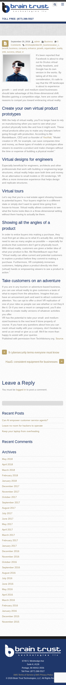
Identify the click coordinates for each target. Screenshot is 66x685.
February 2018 (10, 475)
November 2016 (10, 556)
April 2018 (7, 464)
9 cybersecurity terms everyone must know (31, 352)
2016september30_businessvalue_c (42, 45)
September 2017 (11, 502)
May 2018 (7, 459)
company (23, 48)
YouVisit (47, 137)
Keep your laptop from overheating (20, 431)
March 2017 (8, 535)
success (10, 52)
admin (37, 41)
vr (23, 52)
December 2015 (10, 616)
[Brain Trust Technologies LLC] (25, 12)
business (13, 48)
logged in (21, 389)
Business (48, 41)
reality (59, 48)
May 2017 (7, 524)
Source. (60, 338)
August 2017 (9, 508)
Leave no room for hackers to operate (22, 425)
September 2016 (11, 567)
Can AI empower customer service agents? (25, 420)
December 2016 (10, 551)
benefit (5, 48)
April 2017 (7, 529)
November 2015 (10, 622)
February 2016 (10, 605)
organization (50, 48)
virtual (18, 52)
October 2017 (9, 497)
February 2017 (10, 540)
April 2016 (7, 594)
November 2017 (10, 491)
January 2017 (9, 546)
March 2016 (8, 600)
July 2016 (7, 578)
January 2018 (9, 481)
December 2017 (10, 486)
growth (40, 48)
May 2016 (7, 589)
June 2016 (7, 584)
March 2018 (8, 470)
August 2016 (9, 573)
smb (4, 52)
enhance (32, 48)
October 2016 (9, 562)
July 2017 (7, 513)
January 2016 (9, 611)
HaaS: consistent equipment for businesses (34, 361)
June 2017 (7, 519)
